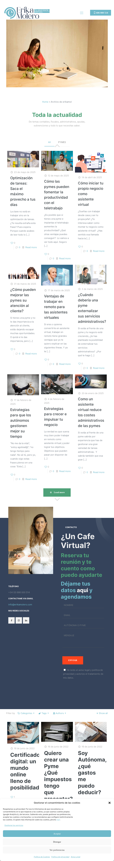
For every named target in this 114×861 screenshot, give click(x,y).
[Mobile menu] (81, 12)
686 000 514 (102, 13)
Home (45, 101)
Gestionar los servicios (13, 825)
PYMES (62, 142)
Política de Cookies (42, 857)
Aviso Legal (75, 857)
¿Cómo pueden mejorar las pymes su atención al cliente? (23, 300)
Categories (26, 713)
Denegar (57, 842)
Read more (31, 247)
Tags (44, 713)
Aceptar (57, 833)
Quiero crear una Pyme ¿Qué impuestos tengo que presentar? (58, 776)
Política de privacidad (60, 857)
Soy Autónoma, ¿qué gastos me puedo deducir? (92, 773)
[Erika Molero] (27, 12)
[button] (109, 802)
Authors (60, 713)
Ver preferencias (57, 850)
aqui (82, 590)
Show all (103, 713)
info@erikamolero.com (20, 604)
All (49, 142)
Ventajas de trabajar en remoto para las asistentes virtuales (56, 307)
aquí (58, 820)
